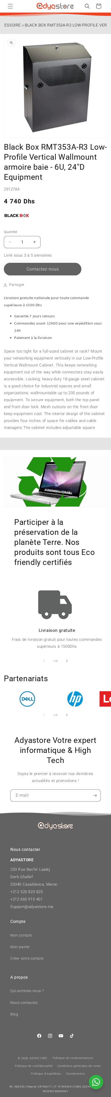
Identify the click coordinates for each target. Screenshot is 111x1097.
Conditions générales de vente (79, 1066)
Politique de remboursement (73, 1058)
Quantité (10, 232)
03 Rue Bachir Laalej (31, 869)
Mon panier (20, 947)
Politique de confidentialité (34, 1066)
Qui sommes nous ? (27, 991)
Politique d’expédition (46, 1073)
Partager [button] (17, 285)
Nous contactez (24, 1003)
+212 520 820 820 (26, 891)
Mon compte (21, 935)
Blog (14, 1014)
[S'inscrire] (94, 795)
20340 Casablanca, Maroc (34, 884)
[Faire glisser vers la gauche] (44, 661)
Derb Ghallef (21, 877)
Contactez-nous (43, 269)
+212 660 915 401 (26, 899)
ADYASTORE (38, 1058)
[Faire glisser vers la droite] (67, 661)
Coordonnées (75, 1073)
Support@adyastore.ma (31, 906)
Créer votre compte (27, 958)
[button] (10, 6)
